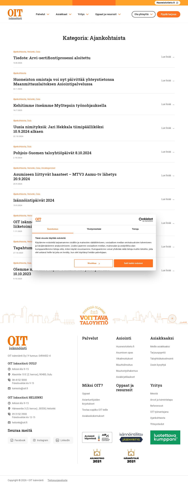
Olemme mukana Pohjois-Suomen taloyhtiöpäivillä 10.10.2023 (61, 271)
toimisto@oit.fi (20, 388)
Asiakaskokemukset (93, 415)
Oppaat (86, 393)
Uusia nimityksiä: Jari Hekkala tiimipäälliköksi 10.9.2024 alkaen (58, 129)
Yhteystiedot (157, 424)
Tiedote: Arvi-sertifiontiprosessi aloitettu (51, 57)
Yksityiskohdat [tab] (94, 229)
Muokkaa (92, 263)
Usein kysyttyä (158, 364)
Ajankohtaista (157, 417)
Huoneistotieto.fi (166, 2)
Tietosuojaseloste (57, 480)
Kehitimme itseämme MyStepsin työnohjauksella (59, 105)
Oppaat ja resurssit (106, 14)
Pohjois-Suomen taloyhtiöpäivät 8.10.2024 (52, 152)
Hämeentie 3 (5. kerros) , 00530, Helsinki (33, 408)
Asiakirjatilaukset (125, 376)
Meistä (154, 393)
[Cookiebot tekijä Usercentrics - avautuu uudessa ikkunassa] (141, 220)
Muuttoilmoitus (124, 364)
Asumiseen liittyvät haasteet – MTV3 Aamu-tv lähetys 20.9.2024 (65, 176)
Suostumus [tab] (52, 229)
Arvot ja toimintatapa (161, 399)
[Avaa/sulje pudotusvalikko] (48, 14)
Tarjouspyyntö (158, 352)
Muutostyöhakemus (127, 370)
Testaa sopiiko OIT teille (95, 409)
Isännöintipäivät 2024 (33, 200)
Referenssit (156, 405)
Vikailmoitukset (124, 358)
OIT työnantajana (159, 411)
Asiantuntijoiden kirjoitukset (91, 401)
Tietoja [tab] (135, 229)
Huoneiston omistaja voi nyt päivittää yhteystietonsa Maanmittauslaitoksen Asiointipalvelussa (63, 81)
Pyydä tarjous (168, 14)
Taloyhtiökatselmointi (161, 358)
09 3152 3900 (19, 414)
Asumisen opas (124, 352)
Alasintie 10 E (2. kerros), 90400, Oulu (32, 374)
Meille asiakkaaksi (160, 346)
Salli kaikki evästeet (133, 263)
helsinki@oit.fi (19, 422)
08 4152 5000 (19, 379)
